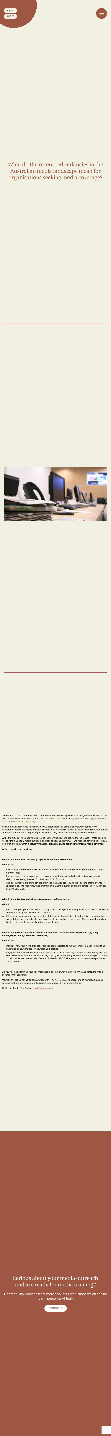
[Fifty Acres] (10, 13)
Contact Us (55, 1308)
